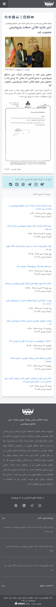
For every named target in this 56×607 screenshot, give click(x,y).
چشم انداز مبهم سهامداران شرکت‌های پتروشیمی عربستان (28, 283)
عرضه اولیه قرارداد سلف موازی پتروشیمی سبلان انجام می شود (29, 227)
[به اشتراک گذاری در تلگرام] (13, 16)
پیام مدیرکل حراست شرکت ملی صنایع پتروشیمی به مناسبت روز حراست (30, 207)
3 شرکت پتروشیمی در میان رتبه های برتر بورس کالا (30, 341)
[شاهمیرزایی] (28, 52)
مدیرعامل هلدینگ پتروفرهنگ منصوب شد (34, 266)
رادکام (28, 603)
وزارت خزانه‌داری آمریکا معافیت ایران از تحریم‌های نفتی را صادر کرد (29, 302)
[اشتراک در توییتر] (24, 16)
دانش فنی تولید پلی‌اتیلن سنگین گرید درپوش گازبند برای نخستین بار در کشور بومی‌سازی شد (28, 380)
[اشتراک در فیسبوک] (28, 16)
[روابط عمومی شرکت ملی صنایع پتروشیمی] (28, 3)
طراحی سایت (36, 603)
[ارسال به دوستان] (32, 16)
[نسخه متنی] (17, 16)
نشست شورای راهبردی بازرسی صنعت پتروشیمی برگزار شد (29, 322)
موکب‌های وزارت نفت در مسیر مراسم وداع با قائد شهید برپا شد (29, 247)
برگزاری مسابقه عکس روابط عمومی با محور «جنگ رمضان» (31, 359)
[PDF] (21, 16)
